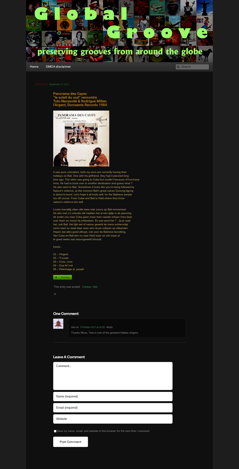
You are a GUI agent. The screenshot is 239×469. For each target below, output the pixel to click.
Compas (86, 286)
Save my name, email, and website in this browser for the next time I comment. (103, 431)
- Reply (109, 327)
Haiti (95, 286)
